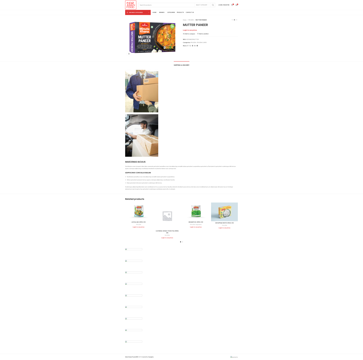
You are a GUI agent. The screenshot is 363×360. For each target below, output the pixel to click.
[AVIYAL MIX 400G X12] (138, 211)
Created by (147, 357)
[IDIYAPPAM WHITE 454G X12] (224, 212)
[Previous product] (232, 20)
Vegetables (198, 224)
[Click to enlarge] (129, 53)
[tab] (181, 64)
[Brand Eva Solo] (133, 333)
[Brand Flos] (133, 322)
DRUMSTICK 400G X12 (196, 222)
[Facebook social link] (188, 45)
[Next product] (237, 20)
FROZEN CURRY (202, 42)
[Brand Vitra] (133, 253)
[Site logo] (130, 5)
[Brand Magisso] (133, 264)
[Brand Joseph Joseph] (133, 299)
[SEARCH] (213, 5)
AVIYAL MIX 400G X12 (139, 222)
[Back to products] (234, 20)
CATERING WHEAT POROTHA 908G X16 (167, 232)
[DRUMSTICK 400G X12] (195, 211)
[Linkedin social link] (195, 45)
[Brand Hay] (133, 310)
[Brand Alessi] (133, 345)
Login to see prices (190, 30)
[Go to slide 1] (180, 241)
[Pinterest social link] (192, 45)
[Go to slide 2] (182, 241)
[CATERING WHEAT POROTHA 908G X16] (167, 216)
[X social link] (190, 45)
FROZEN (191, 20)
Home (184, 20)
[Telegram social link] (197, 45)
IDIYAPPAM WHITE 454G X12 (224, 223)
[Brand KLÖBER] (133, 287)
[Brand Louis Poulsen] (133, 276)
